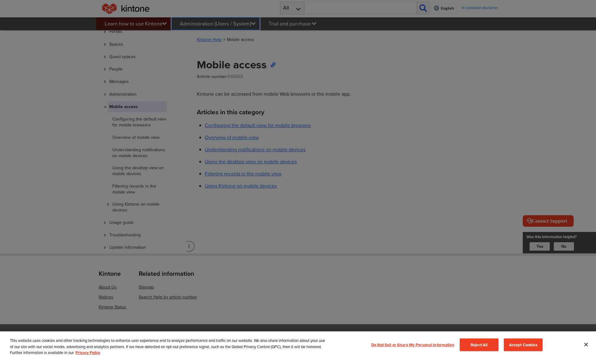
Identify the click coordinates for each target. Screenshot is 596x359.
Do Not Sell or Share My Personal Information (412, 345)
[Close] (586, 344)
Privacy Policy (87, 353)
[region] (298, 345)
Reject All (479, 345)
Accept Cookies (523, 345)
